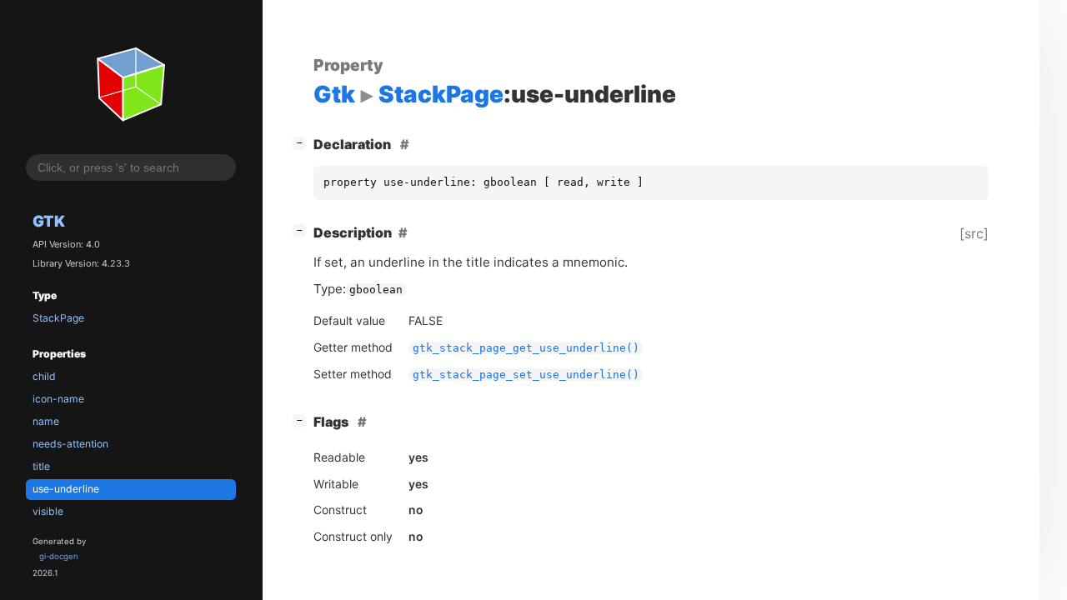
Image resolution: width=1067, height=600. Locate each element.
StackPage (58, 318)
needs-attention (70, 444)
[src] (974, 233)
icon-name (58, 398)
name (46, 421)
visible (48, 511)
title (41, 466)
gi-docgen (58, 556)
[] (303, 142)
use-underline (66, 488)
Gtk (49, 221)
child (44, 376)
